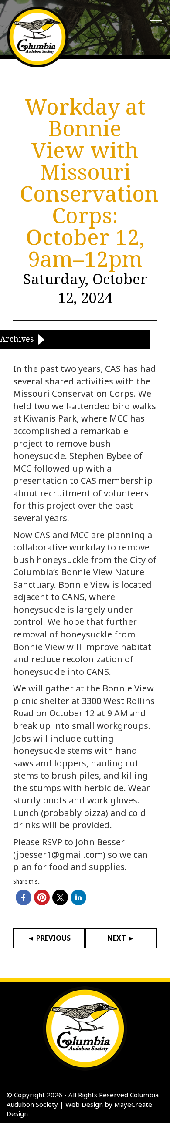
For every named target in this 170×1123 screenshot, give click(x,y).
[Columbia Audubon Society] (37, 37)
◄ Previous (49, 938)
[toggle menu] (156, 20)
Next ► (121, 938)
